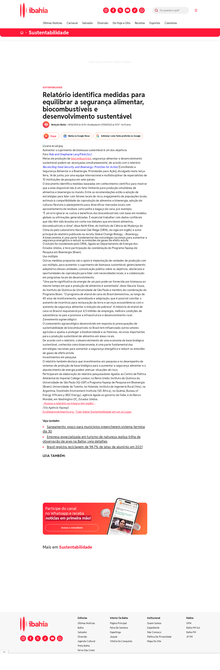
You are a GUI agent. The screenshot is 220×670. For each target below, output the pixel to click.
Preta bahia (84, 645)
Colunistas (171, 23)
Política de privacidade (159, 636)
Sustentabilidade (49, 33)
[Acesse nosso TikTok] (135, 10)
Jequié (113, 636)
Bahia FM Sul (193, 627)
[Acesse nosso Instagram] (106, 10)
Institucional (153, 618)
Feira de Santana (119, 627)
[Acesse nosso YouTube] (127, 10)
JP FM (189, 636)
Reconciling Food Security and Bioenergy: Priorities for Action (80, 167)
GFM (188, 623)
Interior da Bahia (119, 618)
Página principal (118, 623)
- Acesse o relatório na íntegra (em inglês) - (69, 403)
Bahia (81, 627)
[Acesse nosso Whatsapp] (142, 10)
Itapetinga (115, 632)
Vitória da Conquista (121, 641)
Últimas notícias (86, 623)
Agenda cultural (86, 641)
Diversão (102, 23)
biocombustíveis (81, 158)
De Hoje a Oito (121, 23)
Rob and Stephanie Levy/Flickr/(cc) (70, 154)
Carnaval (72, 23)
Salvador (87, 23)
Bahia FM (191, 632)
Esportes (155, 23)
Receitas (140, 23)
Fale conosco (154, 632)
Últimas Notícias (52, 23)
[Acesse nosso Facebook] (113, 10)
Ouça (53, 136)
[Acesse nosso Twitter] (120, 10)
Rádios (190, 618)
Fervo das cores (86, 650)
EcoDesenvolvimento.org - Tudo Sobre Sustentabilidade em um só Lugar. (87, 412)
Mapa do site (154, 641)
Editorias (82, 618)
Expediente (153, 627)
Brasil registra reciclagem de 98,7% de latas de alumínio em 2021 (95, 447)
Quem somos (154, 623)
